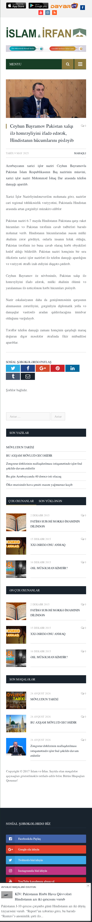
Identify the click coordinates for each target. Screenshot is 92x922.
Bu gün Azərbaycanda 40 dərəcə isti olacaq (33, 476)
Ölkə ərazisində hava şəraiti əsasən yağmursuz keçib (39, 484)
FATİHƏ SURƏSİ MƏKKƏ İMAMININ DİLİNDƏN (55, 523)
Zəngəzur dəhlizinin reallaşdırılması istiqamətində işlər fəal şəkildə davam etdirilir (54, 751)
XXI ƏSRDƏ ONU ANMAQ (47, 545)
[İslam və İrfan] (46, 31)
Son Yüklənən (50, 501)
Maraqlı (80, 153)
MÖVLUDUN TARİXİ (20, 447)
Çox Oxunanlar (21, 501)
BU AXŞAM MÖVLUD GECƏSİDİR (29, 455)
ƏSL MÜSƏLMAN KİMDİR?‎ (49, 568)
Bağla (88, 885)
